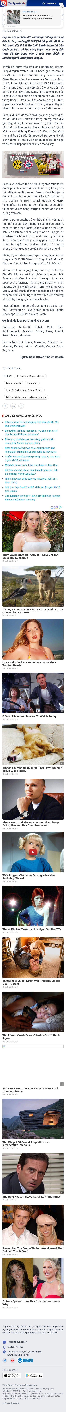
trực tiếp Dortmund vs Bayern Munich (24, 390)
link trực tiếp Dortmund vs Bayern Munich (26, 397)
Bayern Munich (13, 383)
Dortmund (32, 383)
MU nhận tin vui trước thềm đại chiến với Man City (31, 465)
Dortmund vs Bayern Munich (30, 376)
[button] (5, 406)
